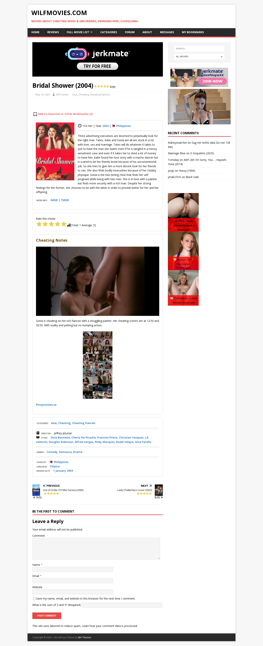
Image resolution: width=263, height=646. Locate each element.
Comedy (52, 452)
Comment (38, 535)
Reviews (53, 32)
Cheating (83, 94)
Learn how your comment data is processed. (110, 626)
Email (36, 576)
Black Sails (192, 177)
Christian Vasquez (131, 437)
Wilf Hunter (62, 94)
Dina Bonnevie (60, 437)
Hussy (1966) (187, 170)
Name (36, 565)
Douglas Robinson (61, 442)
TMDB (65, 200)
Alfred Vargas (84, 442)
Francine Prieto (107, 437)
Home (35, 32)
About (147, 32)
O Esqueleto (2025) (202, 153)
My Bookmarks (193, 32)
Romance (65, 452)
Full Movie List (78, 32)
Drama (77, 452)
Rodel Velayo (124, 442)
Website (37, 587)
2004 (105, 126)
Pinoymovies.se (46, 404)
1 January (59, 470)
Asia (74, 94)
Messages (167, 32)
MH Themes (84, 637)
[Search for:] (199, 48)
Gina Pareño (143, 442)
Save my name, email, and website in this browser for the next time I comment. (85, 598)
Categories (108, 32)
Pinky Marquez (105, 442)
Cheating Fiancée (100, 94)
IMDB (54, 200)
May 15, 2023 (42, 94)
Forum (130, 32)
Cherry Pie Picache (83, 437)
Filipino (55, 466)
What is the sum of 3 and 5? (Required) (56, 605)
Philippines (123, 126)
